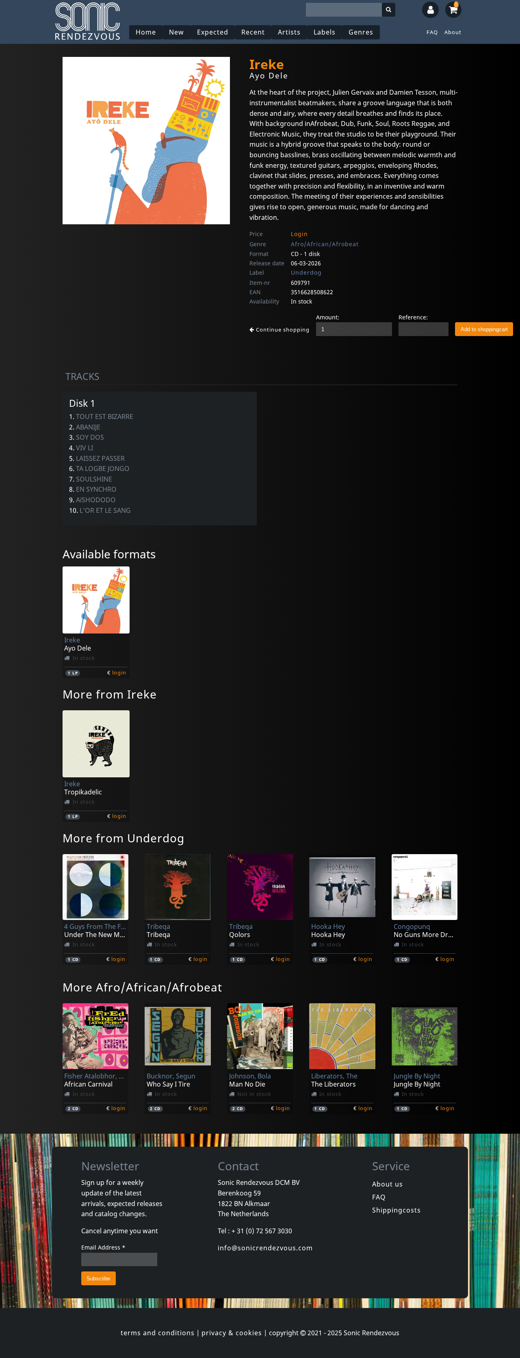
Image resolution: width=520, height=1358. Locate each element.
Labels (325, 32)
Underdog (306, 272)
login (119, 672)
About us (387, 1184)
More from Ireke (110, 694)
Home (146, 32)
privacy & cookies (232, 1332)
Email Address (103, 1247)
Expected (212, 32)
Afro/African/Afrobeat (325, 244)
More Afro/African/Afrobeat (142, 987)
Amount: (327, 317)
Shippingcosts (396, 1210)
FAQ (432, 32)
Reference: (413, 317)
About (453, 32)
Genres (361, 32)
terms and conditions (158, 1332)
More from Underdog (123, 838)
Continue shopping (282, 329)
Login (299, 234)
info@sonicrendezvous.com (265, 1247)
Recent (253, 32)
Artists (289, 32)
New (176, 32)
